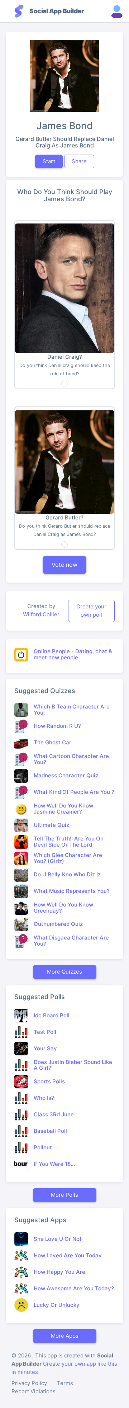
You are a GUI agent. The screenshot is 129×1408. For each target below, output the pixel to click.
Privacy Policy (29, 1383)
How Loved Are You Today (68, 1255)
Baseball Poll (50, 1130)
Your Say (45, 1048)
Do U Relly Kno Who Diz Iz (67, 874)
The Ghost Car (52, 742)
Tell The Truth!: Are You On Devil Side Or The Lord (69, 841)
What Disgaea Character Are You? (71, 940)
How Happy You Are (59, 1271)
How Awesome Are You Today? (74, 1288)
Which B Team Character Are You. (72, 709)
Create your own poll (91, 610)
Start (49, 161)
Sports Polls (49, 1081)
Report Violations (33, 1391)
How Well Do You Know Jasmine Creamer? (63, 808)
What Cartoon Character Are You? (71, 759)
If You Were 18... (54, 1163)
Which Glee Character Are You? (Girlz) (68, 858)
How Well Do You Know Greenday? (63, 907)
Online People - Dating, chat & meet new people (73, 654)
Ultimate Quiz (51, 824)
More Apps (64, 1335)
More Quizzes (64, 971)
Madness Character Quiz (66, 775)
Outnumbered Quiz (58, 923)
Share (79, 161)
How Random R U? (57, 725)
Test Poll (45, 1031)
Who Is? (44, 1097)
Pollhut (43, 1147)
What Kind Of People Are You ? (74, 791)
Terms (65, 1383)
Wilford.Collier (41, 614)
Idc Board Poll (52, 1015)
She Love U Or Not (58, 1238)
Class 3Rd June (54, 1114)
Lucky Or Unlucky (57, 1304)
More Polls (64, 1194)
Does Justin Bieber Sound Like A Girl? (73, 1065)
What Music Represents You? (72, 890)
